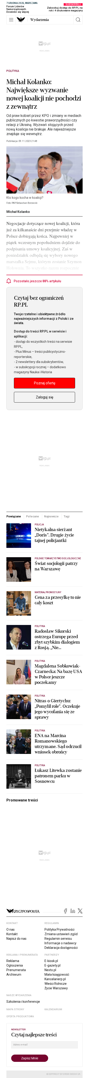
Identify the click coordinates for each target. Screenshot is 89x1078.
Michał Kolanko (18, 212)
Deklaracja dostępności (61, 948)
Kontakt (12, 934)
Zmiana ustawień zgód (61, 934)
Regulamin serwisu (58, 938)
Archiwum (13, 974)
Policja (39, 524)
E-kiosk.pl (51, 961)
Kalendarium (53, 1009)
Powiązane (13, 516)
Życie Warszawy (56, 988)
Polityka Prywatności (59, 929)
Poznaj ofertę (44, 383)
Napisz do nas (16, 938)
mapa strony (15, 1009)
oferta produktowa (20, 1016)
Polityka (12, 71)
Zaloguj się (44, 397)
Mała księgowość (56, 974)
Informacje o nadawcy (60, 943)
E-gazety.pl (52, 965)
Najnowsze (51, 516)
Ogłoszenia (14, 965)
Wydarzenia (39, 20)
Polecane (32, 516)
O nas (10, 929)
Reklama (12, 961)
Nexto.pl (50, 970)
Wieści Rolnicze (55, 983)
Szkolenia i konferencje (23, 1001)
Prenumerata (16, 970)
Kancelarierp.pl (55, 979)
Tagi (67, 516)
